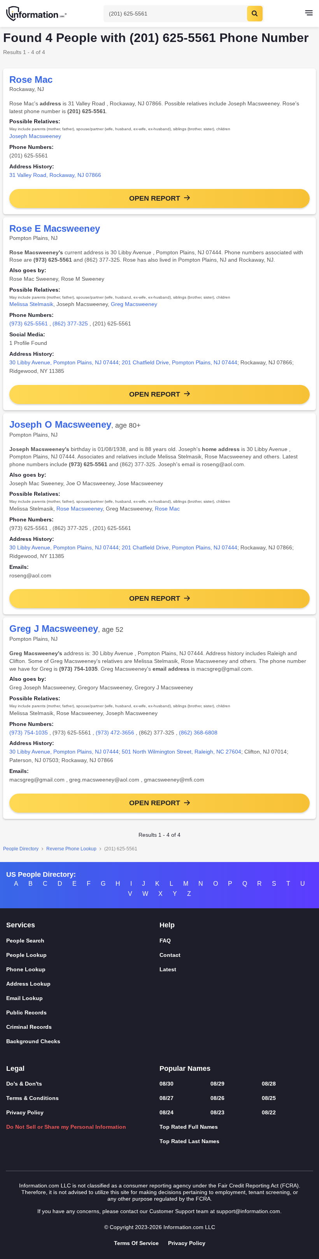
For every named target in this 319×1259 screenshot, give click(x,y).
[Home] (37, 13)
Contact (170, 955)
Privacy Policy (25, 1112)
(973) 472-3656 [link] (115, 732)
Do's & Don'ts (24, 1084)
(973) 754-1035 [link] (28, 732)
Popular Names (185, 1068)
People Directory (21, 849)
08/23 (217, 1112)
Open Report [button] (154, 198)
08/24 (167, 1112)
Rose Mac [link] (167, 508)
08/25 (269, 1098)
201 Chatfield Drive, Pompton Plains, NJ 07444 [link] (179, 362)
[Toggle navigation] (309, 13)
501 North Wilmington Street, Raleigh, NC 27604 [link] (181, 751)
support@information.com (248, 1211)
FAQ (165, 940)
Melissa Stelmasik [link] (31, 304)
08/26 (217, 1098)
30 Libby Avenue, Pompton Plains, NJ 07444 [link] (64, 362)
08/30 (167, 1084)
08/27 (167, 1098)
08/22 (269, 1112)
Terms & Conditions (32, 1098)
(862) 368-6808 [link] (198, 732)
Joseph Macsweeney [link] (35, 136)
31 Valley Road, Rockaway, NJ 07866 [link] (55, 175)
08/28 (269, 1084)
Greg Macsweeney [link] (134, 304)
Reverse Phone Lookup (71, 849)
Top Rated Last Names (189, 1141)
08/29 (217, 1084)
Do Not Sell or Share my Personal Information (66, 1127)
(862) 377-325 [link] (70, 323)
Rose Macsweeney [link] (79, 508)
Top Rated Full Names (189, 1127)
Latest (168, 969)
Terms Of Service (136, 1243)
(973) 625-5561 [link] (28, 323)
